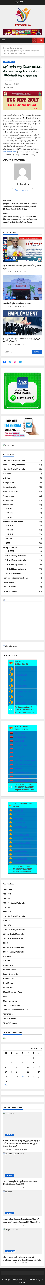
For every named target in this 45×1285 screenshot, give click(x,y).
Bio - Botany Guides (20, 830)
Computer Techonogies (22, 846)
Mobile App (8, 505)
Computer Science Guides (25, 761)
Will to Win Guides (22, 697)
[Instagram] (15, 362)
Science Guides (21, 686)
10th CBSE (9, 551)
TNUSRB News (9, 587)
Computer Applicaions (23, 765)
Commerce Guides (22, 776)
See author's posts (22, 190)
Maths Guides (20, 680)
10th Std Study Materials (14, 460)
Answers (7, 473)
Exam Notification (11, 491)
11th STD (9, 513)
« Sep (5, 1085)
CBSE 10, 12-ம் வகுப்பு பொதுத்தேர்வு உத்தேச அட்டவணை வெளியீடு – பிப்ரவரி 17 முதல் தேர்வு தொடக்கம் (21, 1143)
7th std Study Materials (15, 560)
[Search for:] (17, 352)
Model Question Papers (13, 521)
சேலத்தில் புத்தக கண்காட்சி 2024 (17, 303)
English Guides (21, 674)
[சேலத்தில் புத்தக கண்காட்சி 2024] (22, 287)
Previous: (20, 204)
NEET (7, 543)
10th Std (9, 525)
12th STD (9, 517)
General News (9, 62)
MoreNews (33, 1280)
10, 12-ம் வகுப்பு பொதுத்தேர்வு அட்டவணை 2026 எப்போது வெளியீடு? (20, 1182)
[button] (3, 40)
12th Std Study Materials (14, 469)
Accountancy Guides (23, 773)
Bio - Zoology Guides (21, 834)
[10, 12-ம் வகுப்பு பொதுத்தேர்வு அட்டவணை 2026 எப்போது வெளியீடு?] (22, 1165)
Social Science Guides (23, 691)
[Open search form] (28, 40)
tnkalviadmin (9, 81)
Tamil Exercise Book (14, 573)
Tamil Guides (20, 669)
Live (40, 40)
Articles (6, 478)
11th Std (9, 530)
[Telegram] (20, 362)
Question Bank (20, 702)
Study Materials (10, 547)
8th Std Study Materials (15, 564)
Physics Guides (21, 745)
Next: (20, 217)
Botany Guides (20, 753)
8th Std (8, 538)
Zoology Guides (21, 757)
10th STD (9, 508)
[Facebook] (4, 362)
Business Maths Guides (24, 780)
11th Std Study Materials (14, 465)
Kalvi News (8, 500)
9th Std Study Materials (15, 569)
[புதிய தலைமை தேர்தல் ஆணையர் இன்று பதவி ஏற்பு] (22, 249)
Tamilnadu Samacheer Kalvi (15, 578)
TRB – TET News (10, 591)
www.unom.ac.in (9, 152)
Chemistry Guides (22, 749)
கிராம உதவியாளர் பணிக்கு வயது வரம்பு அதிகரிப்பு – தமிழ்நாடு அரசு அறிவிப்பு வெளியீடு (22, 1258)
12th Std (9, 534)
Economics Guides (22, 769)
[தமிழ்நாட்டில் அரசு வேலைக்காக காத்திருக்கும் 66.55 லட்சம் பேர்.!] (22, 322)
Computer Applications (21, 842)
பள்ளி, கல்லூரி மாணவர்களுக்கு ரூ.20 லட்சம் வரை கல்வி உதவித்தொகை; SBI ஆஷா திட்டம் (22, 1220)
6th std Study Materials (15, 555)
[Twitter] (10, 362)
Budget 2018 (8, 482)
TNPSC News (8, 582)
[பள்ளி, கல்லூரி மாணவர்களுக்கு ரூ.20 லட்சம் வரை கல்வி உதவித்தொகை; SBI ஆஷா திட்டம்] (22, 1203)
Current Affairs (9, 487)
